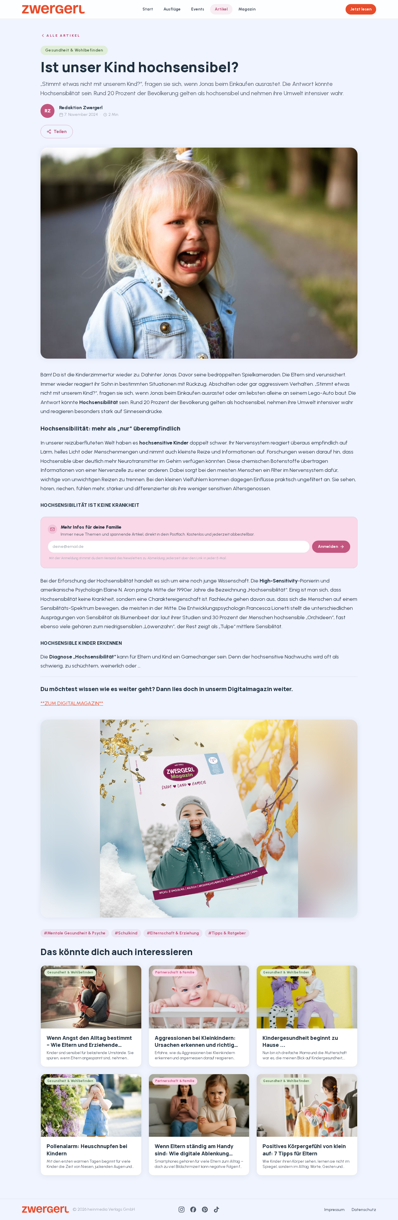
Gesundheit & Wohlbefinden (74, 50)
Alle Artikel (63, 35)
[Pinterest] (205, 1209)
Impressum (334, 1209)
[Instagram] (181, 1209)
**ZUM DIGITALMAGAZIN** (71, 703)
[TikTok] (216, 1209)
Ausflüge (172, 9)
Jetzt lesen (360, 9)
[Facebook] (193, 1209)
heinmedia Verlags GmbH (111, 1209)
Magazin (247, 9)
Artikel (221, 9)
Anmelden (328, 546)
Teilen (60, 131)
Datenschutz (364, 1209)
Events (197, 9)
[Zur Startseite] (53, 9)
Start (147, 9)
